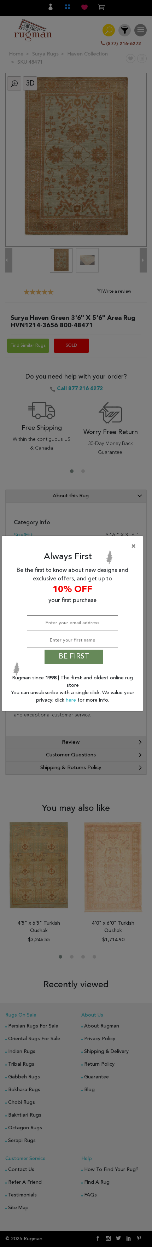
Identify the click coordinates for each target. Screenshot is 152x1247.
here (71, 700)
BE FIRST (74, 656)
